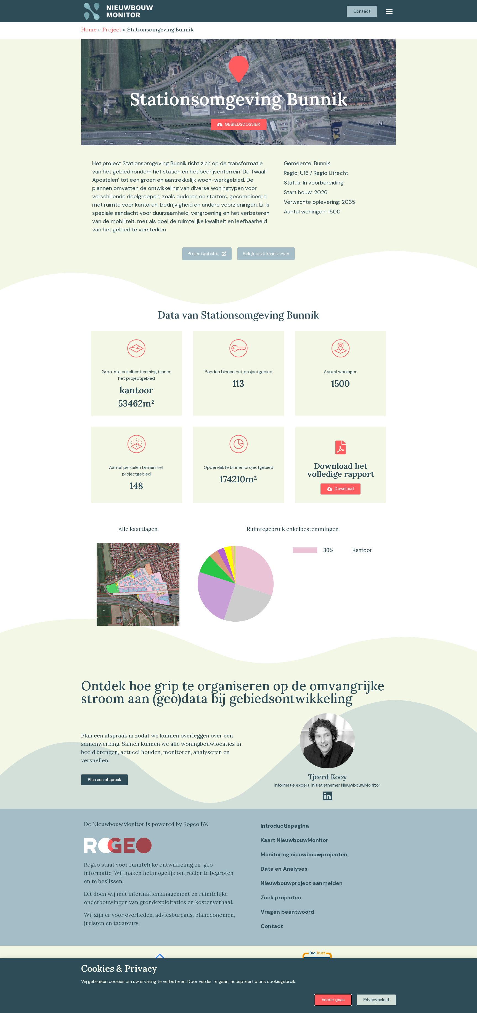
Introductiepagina (285, 825)
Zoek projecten (281, 897)
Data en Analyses (284, 868)
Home (89, 29)
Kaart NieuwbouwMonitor (294, 840)
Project (111, 29)
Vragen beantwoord (287, 911)
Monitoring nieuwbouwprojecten (304, 854)
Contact (272, 926)
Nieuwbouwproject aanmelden (302, 883)
